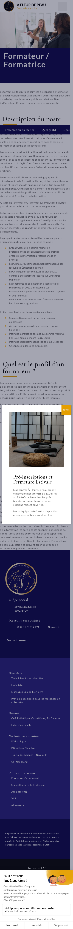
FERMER (66, 410)
